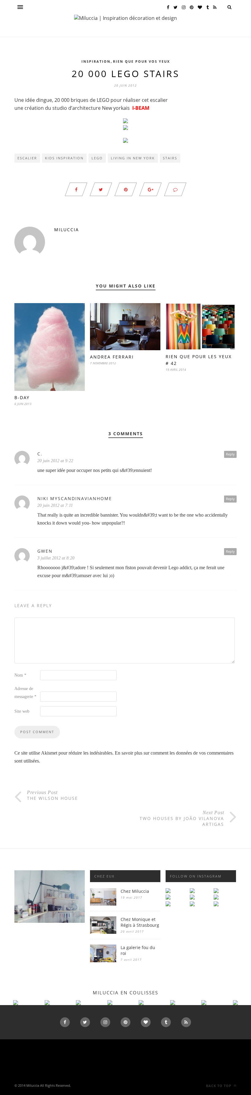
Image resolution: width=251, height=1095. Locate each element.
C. (40, 454)
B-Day (22, 397)
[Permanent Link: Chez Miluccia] (103, 904)
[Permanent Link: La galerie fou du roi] (103, 960)
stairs (170, 158)
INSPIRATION (96, 61)
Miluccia (66, 229)
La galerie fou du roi (138, 950)
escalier (27, 158)
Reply (230, 454)
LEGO (97, 158)
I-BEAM (140, 108)
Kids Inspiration (64, 158)
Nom (20, 675)
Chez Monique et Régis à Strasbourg (140, 922)
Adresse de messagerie (25, 692)
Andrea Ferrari (112, 357)
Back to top (219, 1085)
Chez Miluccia (135, 891)
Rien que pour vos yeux (141, 61)
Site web (21, 711)
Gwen (45, 551)
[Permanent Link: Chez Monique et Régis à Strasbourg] (103, 932)
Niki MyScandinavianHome (74, 498)
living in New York (133, 158)
